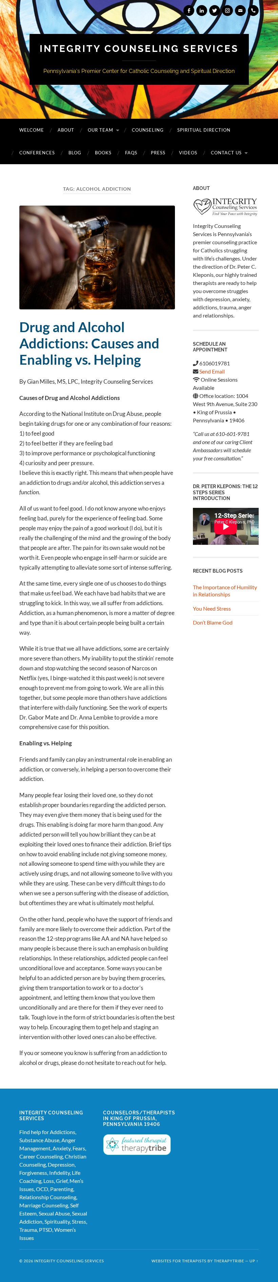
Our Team (100, 130)
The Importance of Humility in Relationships (225, 590)
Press (158, 152)
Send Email (212, 371)
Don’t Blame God (213, 622)
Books (103, 152)
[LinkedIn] (201, 10)
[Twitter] (214, 10)
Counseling (148, 130)
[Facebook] (188, 10)
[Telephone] (253, 10)
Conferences (37, 152)
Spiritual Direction (204, 130)
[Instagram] (227, 10)
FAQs (131, 152)
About (66, 130)
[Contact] (240, 10)
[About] (226, 207)
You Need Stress (212, 608)
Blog (74, 152)
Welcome (31, 130)
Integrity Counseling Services (139, 48)
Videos (188, 152)
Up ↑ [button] (254, 1261)
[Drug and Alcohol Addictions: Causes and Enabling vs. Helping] (97, 257)
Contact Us (226, 152)
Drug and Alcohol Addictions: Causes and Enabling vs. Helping (89, 343)
